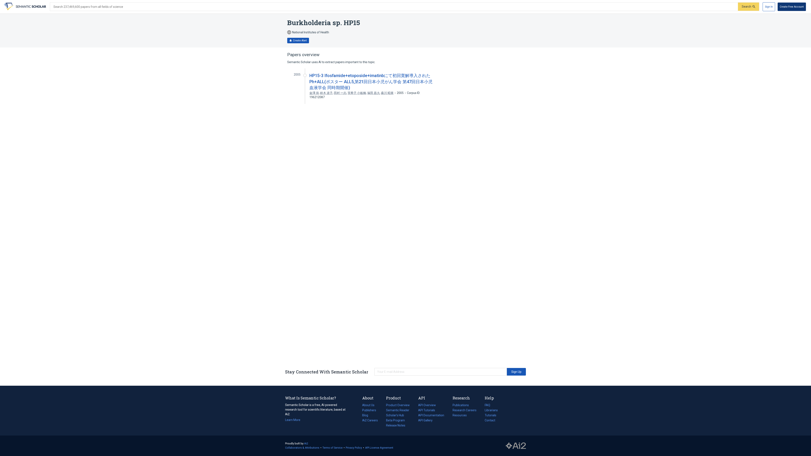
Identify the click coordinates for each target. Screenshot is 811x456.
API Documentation (431, 416)
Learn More (292, 420)
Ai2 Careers (370, 421)
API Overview (427, 405)
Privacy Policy (354, 447)
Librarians (491, 410)
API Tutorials (426, 410)
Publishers (369, 410)
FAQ (487, 405)
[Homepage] (24, 7)
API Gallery (425, 420)
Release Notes (395, 425)
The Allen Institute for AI (516, 446)
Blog (366, 416)
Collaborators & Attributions (302, 447)
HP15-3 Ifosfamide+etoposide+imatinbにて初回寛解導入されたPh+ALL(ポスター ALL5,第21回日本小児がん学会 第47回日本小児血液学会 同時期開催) (371, 81)
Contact (490, 420)
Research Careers (464, 410)
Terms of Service (332, 447)
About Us (368, 405)
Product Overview (398, 405)
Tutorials (490, 415)
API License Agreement (379, 447)
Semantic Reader (397, 410)
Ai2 (306, 443)
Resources (460, 416)
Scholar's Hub (395, 415)
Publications (461, 405)
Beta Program (395, 420)
